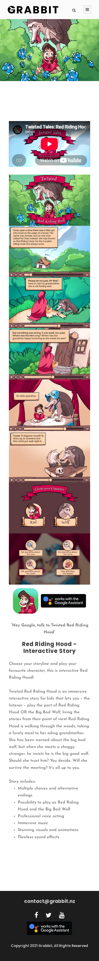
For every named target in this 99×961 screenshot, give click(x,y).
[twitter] (49, 916)
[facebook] (36, 916)
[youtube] (61, 916)
